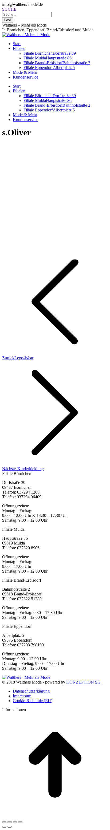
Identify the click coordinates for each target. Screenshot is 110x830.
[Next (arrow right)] (9, 827)
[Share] (9, 822)
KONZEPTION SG (83, 682)
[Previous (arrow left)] (4, 827)
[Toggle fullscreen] (15, 822)
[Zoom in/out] (20, 822)
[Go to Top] (55, 816)
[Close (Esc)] (4, 822)
